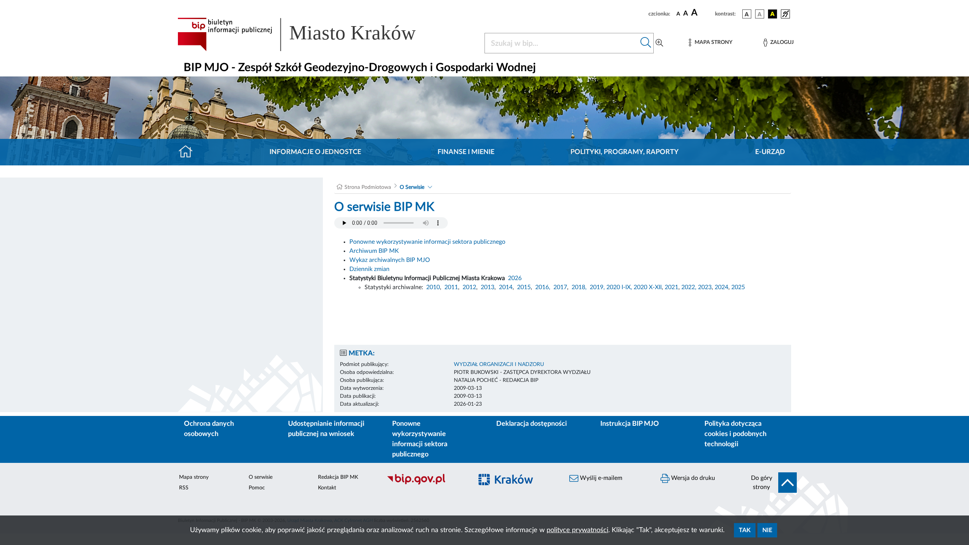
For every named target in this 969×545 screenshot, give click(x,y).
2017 (560, 287)
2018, (579, 287)
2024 (721, 287)
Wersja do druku (692, 478)
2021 (671, 287)
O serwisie (261, 477)
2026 (515, 278)
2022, (689, 287)
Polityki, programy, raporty (624, 152)
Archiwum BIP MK (374, 251)
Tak (745, 530)
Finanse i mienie (466, 152)
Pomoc (257, 487)
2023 (705, 287)
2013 (487, 287)
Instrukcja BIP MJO (629, 423)
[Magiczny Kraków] (517, 483)
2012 (469, 287)
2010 (433, 287)
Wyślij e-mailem (600, 478)
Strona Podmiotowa (367, 187)
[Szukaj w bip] (646, 43)
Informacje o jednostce (315, 152)
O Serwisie (412, 187)
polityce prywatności (577, 530)
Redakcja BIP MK (338, 477)
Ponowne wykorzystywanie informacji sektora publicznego (427, 242)
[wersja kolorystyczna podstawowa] (746, 14)
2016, (542, 287)
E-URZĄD (770, 152)
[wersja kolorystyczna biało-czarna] (759, 14)
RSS (184, 487)
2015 (524, 287)
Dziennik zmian (369, 269)
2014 (506, 287)
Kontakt (327, 487)
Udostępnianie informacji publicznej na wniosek (326, 429)
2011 (451, 287)
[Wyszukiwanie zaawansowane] (659, 43)
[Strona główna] (188, 152)
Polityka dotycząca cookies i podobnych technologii (735, 434)
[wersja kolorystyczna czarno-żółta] (772, 14)
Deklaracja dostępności (531, 423)
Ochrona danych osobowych (209, 429)
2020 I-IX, (619, 287)
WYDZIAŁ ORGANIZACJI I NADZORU (499, 364)
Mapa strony (194, 477)
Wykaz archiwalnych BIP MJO (389, 260)
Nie (767, 530)
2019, (597, 287)
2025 (738, 287)
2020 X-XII (648, 287)
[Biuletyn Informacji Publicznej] (426, 483)
